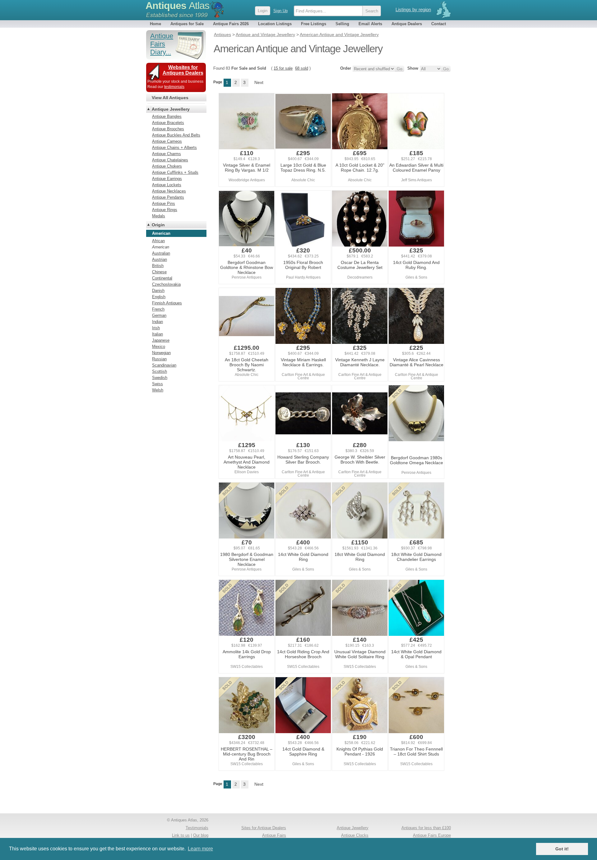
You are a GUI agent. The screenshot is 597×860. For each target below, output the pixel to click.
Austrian (159, 259)
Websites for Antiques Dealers (183, 70)
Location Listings (275, 23)
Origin (158, 224)
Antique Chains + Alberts (174, 147)
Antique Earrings (167, 178)
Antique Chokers (167, 166)
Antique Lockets (166, 185)
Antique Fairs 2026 (231, 23)
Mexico (158, 346)
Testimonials (197, 827)
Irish (156, 328)
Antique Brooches (168, 129)
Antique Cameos (167, 141)
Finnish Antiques (167, 303)
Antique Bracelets (168, 122)
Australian (161, 253)
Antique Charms (166, 153)
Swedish (159, 377)
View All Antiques (170, 97)
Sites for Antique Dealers (263, 827)
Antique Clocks (354, 835)
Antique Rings (164, 209)
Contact (438, 23)
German (159, 315)
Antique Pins (163, 203)
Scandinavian (164, 365)
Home (155, 23)
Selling (342, 23)
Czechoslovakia (166, 284)
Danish (158, 290)
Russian (159, 359)
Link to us (181, 835)
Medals (158, 216)
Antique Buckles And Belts (176, 135)
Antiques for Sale (187, 23)
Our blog (200, 835)
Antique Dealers (406, 23)
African (158, 240)
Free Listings (313, 23)
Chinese (159, 272)
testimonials (174, 87)
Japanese (160, 340)
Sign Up (280, 10)
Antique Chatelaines (170, 160)
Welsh (157, 390)
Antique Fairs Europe (432, 835)
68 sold (301, 68)
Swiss (157, 383)
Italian (157, 334)
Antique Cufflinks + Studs (175, 172)
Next (258, 82)
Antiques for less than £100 (426, 827)
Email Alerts (370, 23)
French (158, 309)
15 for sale (283, 68)
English (158, 296)
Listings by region (413, 9)
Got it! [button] (562, 848)
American (160, 247)
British (158, 265)
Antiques (177, 5)
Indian (157, 321)
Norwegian (161, 352)
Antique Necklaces (169, 191)
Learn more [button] (200, 848)
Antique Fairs (274, 835)
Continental (162, 278)
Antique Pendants (168, 197)
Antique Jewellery (171, 109)
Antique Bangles (167, 116)
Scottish (159, 371)
